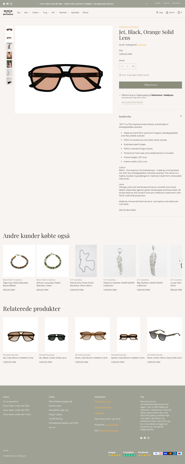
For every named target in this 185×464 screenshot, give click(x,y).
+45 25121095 (111, 425)
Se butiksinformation (132, 102)
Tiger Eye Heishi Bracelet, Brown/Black (15, 284)
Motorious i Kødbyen (17, 456)
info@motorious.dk (109, 430)
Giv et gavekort (10, 401)
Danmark (176, 3)
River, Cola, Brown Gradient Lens (91, 358)
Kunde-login (55, 406)
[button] (19, 12)
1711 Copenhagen (103, 407)
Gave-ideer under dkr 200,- (16, 406)
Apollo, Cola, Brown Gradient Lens (128, 358)
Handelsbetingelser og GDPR (63, 423)
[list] (64, 70)
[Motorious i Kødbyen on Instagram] (11, 4)
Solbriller (142, 45)
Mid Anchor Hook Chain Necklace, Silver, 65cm (82, 284)
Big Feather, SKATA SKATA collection (150, 284)
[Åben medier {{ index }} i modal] (64, 74)
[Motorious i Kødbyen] (8, 12)
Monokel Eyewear (129, 27)
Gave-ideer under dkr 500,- (16, 410)
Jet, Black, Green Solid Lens (52, 358)
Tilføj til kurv (150, 85)
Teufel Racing (55, 419)
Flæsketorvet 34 (103, 401)
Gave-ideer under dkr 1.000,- (17, 414)
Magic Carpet (55, 414)
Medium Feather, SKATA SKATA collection (118, 284)
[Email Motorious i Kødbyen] (4, 4)
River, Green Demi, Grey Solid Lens (164, 358)
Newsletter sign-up (58, 410)
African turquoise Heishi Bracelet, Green (48, 284)
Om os (52, 427)
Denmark (99, 413)
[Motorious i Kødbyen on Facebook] (7, 4)
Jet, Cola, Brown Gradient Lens (18, 358)
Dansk (157, 3)
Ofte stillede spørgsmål (60, 401)
